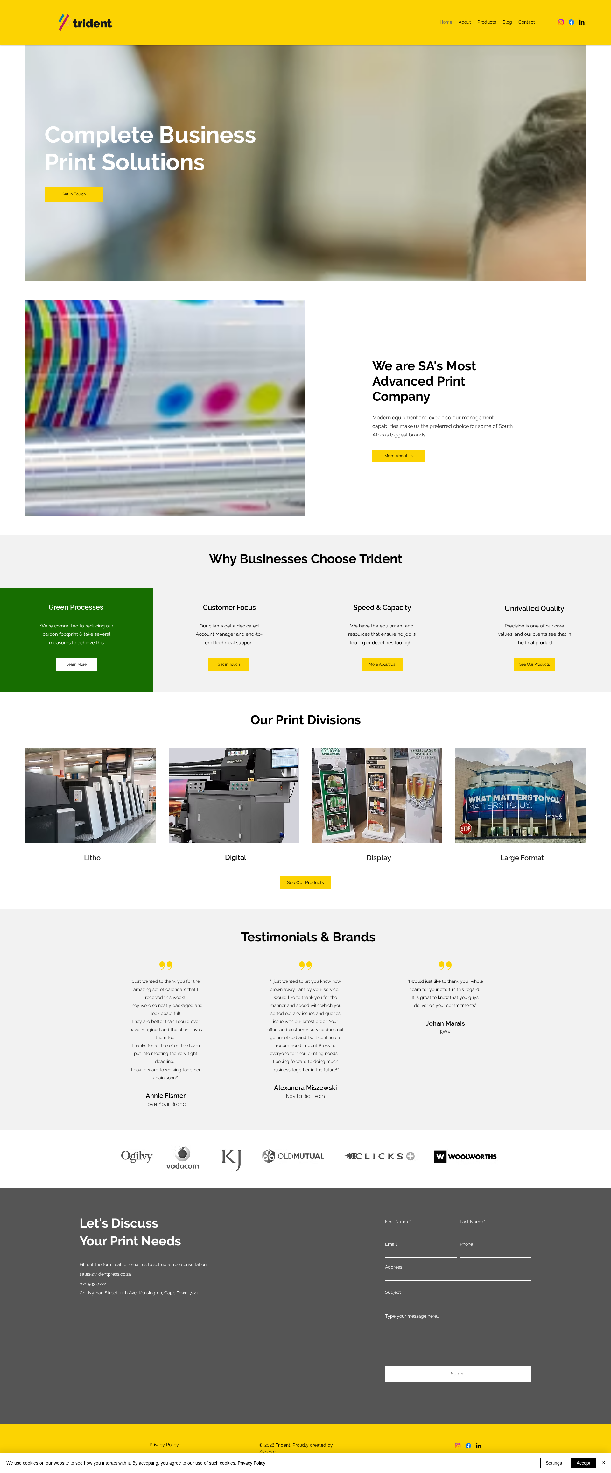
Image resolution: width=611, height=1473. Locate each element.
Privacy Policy (251, 1463)
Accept (583, 1463)
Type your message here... (412, 1316)
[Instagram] (561, 22)
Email (391, 1244)
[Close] (603, 1463)
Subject (393, 1292)
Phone (466, 1244)
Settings (554, 1463)
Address (393, 1267)
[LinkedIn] (582, 22)
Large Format (522, 857)
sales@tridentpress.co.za (105, 1274)
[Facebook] (571, 22)
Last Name (471, 1221)
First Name (396, 1221)
